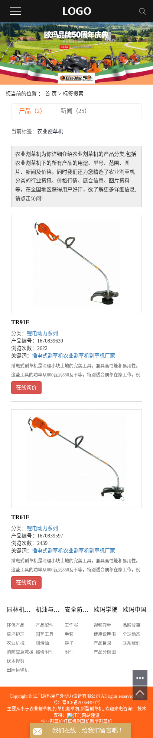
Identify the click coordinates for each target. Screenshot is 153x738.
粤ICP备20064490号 (81, 702)
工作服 (71, 625)
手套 (69, 634)
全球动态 (131, 634)
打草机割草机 (66, 709)
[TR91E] (76, 264)
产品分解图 (105, 652)
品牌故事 (131, 625)
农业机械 (16, 643)
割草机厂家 (102, 356)
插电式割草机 (47, 356)
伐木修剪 (16, 661)
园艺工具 (44, 634)
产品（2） (32, 111)
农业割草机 (76, 356)
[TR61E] (76, 458)
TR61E (20, 517)
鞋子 (69, 643)
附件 (69, 652)
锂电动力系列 (42, 333)
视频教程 (102, 625)
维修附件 (44, 652)
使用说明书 (105, 634)
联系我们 (131, 643)
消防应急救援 (20, 652)
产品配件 (44, 625)
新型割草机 (92, 709)
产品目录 (102, 643)
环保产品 (16, 625)
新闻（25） (75, 111)
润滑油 (42, 643)
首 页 (51, 94)
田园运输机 (18, 670)
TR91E (20, 322)
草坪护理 (16, 634)
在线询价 (26, 387)
